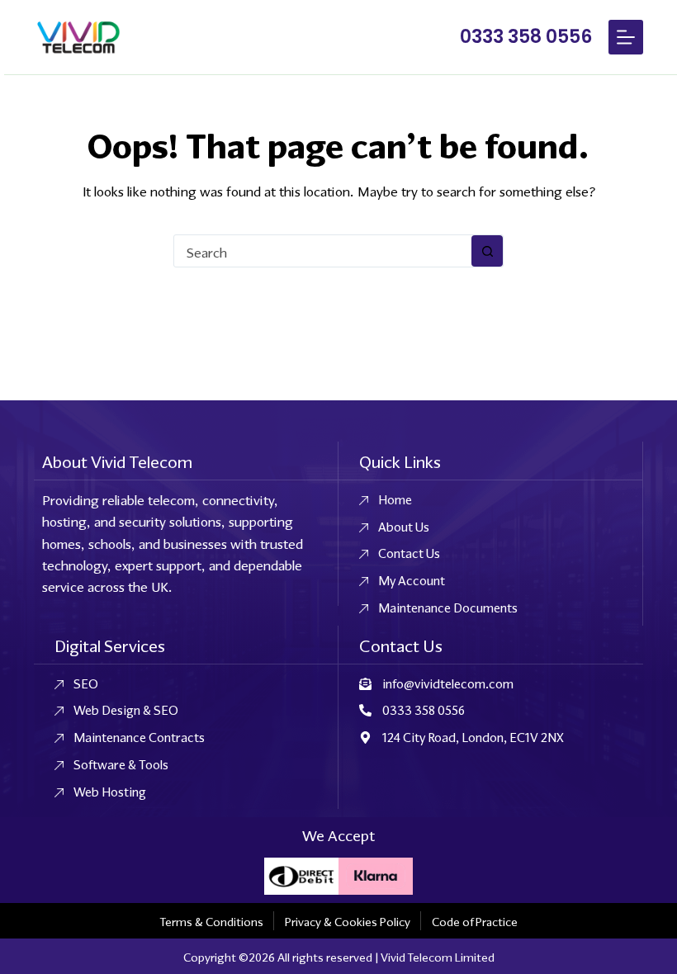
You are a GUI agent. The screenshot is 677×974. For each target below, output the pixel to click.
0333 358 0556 (526, 37)
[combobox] (322, 250)
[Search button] (487, 251)
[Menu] (625, 37)
